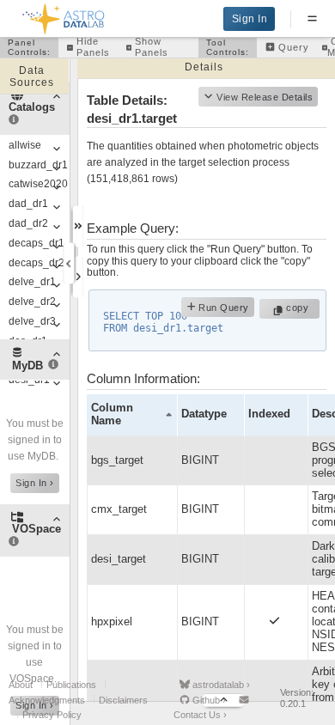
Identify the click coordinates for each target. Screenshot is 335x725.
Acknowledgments (47, 700)
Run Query (222, 307)
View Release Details (264, 97)
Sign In (250, 19)
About (21, 684)
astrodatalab (220, 684)
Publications (71, 684)
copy (299, 307)
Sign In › (34, 483)
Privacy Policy (52, 715)
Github (208, 700)
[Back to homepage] (64, 16)
